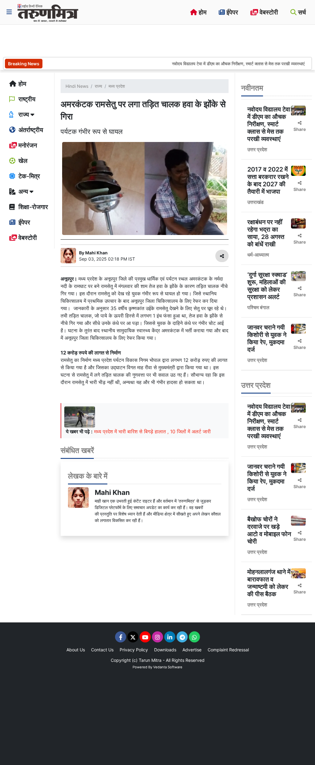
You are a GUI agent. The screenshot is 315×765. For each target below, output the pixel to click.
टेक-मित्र (28, 176)
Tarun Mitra (150, 660)
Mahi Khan (112, 492)
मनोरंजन (27, 145)
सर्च (301, 12)
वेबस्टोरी (268, 12)
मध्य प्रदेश (117, 86)
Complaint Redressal (228, 649)
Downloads (165, 649)
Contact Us (102, 649)
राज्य (98, 86)
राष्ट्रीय (26, 99)
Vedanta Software (167, 667)
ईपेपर (231, 12)
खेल (22, 160)
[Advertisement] (115, 40)
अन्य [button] (23, 191)
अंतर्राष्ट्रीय (30, 130)
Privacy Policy (134, 649)
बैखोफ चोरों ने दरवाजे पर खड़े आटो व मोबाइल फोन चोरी (269, 530)
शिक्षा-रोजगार (32, 207)
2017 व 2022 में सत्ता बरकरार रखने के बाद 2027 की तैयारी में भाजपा (268, 180)
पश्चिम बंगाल (258, 307)
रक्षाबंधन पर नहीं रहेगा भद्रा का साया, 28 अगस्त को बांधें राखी (265, 233)
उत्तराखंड (255, 202)
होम (201, 12)
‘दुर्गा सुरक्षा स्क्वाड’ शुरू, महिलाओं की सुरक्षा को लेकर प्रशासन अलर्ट (267, 286)
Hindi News (77, 86)
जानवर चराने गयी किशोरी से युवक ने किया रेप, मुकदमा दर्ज (266, 338)
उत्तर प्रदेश (257, 149)
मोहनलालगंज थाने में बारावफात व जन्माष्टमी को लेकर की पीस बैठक (268, 583)
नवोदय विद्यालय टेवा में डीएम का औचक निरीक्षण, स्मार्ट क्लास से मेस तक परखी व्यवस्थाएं (226, 63)
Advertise (191, 649)
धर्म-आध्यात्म (258, 255)
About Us (75, 649)
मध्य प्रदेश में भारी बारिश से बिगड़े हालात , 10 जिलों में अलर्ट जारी (152, 431)
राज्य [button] (23, 114)
